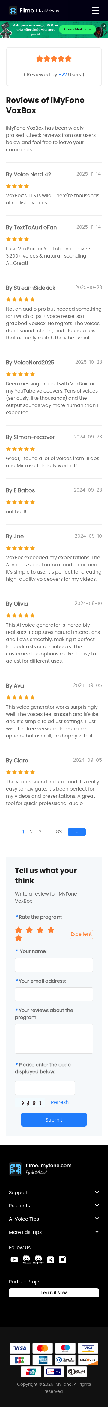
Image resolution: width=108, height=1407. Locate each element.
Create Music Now (77, 29)
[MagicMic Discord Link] (38, 1259)
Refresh (60, 1102)
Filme (27, 10)
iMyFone (51, 10)
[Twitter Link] (50, 1259)
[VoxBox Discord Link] (26, 1259)
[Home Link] (40, 1169)
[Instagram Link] (62, 1259)
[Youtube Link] (14, 1259)
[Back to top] (97, 1258)
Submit (54, 1119)
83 (59, 831)
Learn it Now (54, 1293)
